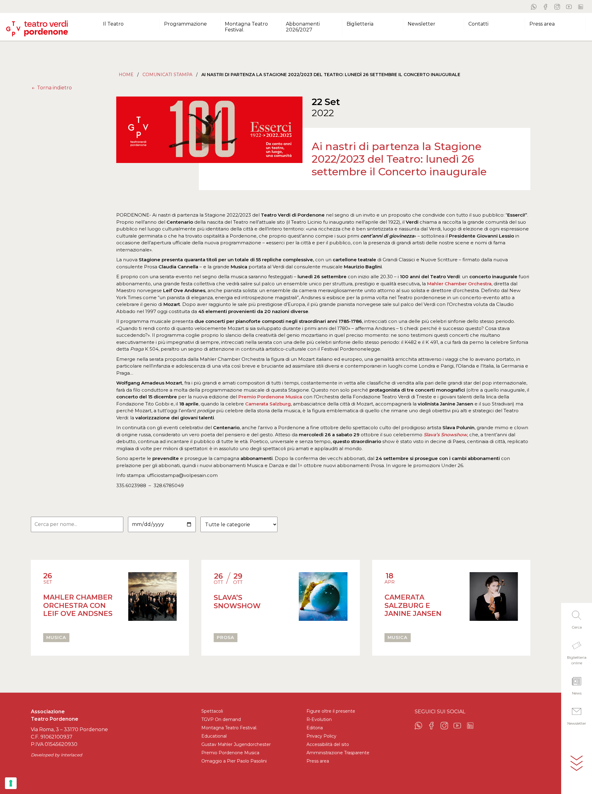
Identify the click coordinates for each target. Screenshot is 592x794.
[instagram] (557, 6)
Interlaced (71, 754)
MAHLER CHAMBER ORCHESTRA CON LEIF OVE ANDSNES (78, 605)
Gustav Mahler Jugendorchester (236, 744)
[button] (576, 618)
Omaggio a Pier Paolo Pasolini (234, 761)
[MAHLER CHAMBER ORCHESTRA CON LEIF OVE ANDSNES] (152, 599)
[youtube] (569, 6)
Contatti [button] (478, 24)
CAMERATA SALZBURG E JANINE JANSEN (413, 605)
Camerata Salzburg (268, 404)
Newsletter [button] (421, 24)
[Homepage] (37, 26)
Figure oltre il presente (330, 711)
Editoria (314, 728)
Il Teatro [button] (113, 24)
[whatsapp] (533, 6)
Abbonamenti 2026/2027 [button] (303, 27)
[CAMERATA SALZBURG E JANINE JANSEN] (494, 599)
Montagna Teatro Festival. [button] (246, 27)
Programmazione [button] (185, 24)
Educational (214, 736)
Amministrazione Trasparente (337, 752)
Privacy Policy (321, 736)
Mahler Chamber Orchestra (458, 284)
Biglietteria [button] (360, 24)
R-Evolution (319, 719)
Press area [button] (542, 24)
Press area (317, 761)
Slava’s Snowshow (445, 435)
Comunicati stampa (167, 74)
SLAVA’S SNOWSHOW (237, 601)
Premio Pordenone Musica (270, 397)
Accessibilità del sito (327, 744)
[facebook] (545, 6)
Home (126, 74)
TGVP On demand (221, 719)
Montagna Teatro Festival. (229, 728)
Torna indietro (54, 88)
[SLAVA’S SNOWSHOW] (323, 599)
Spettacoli (212, 711)
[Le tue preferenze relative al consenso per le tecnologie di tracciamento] (11, 783)
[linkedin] (580, 6)
